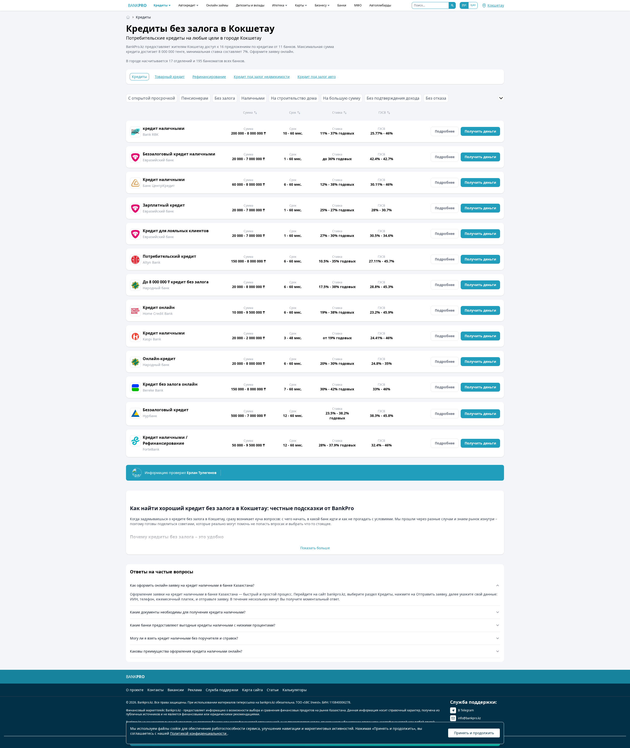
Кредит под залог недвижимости (262, 76)
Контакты (155, 689)
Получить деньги (480, 131)
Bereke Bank (153, 390)
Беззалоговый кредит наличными (179, 154)
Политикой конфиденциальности (198, 733)
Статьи (273, 689)
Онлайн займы (217, 5)
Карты (299, 5)
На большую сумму (341, 98)
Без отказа (436, 98)
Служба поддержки (222, 689)
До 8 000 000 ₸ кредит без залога (176, 282)
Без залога (225, 98)
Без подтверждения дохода (393, 98)
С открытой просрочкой (151, 98)
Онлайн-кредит (159, 358)
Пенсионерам (194, 98)
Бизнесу (321, 5)
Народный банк (156, 288)
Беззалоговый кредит (166, 409)
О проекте (134, 689)
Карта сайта (252, 689)
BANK (137, 5)
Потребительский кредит (169, 256)
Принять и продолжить (474, 733)
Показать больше (315, 548)
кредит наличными (164, 128)
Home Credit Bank (158, 313)
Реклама (195, 689)
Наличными (253, 98)
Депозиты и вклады (250, 5)
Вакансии (176, 689)
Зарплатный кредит (164, 205)
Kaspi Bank (152, 339)
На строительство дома (294, 98)
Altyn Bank (151, 262)
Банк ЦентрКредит (159, 185)
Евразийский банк (158, 160)
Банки (341, 5)
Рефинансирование (209, 76)
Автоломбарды (380, 5)
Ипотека (278, 5)
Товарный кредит (170, 76)
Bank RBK (150, 134)
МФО (358, 5)
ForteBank (151, 449)
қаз (473, 5)
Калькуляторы (295, 689)
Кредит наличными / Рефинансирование (165, 440)
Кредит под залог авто (317, 76)
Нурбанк (150, 415)
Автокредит (186, 5)
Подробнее (445, 131)
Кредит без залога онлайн (170, 384)
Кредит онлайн (159, 307)
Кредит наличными (164, 179)
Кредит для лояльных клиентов (176, 230)
